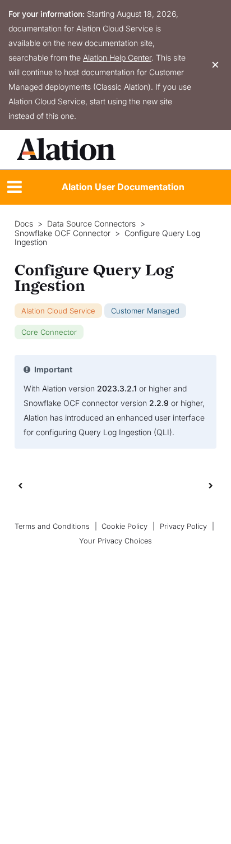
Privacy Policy (183, 526)
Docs (24, 223)
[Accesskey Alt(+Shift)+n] (210, 485)
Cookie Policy (124, 526)
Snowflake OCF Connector (62, 233)
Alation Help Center (117, 57)
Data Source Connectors (91, 223)
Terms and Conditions (52, 526)
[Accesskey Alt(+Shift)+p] (210, 485)
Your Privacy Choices (115, 541)
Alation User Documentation (123, 186)
